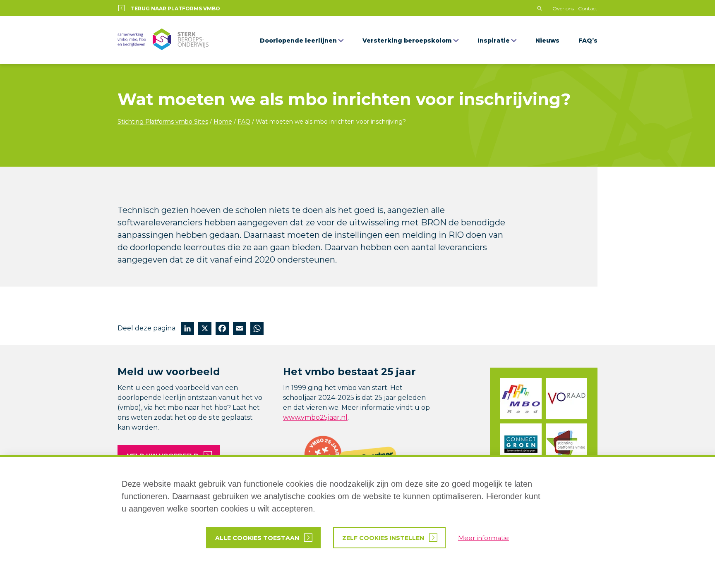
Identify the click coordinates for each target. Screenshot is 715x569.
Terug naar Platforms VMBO (175, 8)
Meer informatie (483, 538)
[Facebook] (222, 329)
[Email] (239, 329)
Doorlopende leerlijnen (298, 40)
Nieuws (547, 40)
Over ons (563, 8)
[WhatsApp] (257, 329)
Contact (587, 8)
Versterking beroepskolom (407, 40)
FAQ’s (587, 40)
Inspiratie (493, 40)
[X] (204, 329)
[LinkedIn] (187, 329)
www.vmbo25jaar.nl (315, 417)
